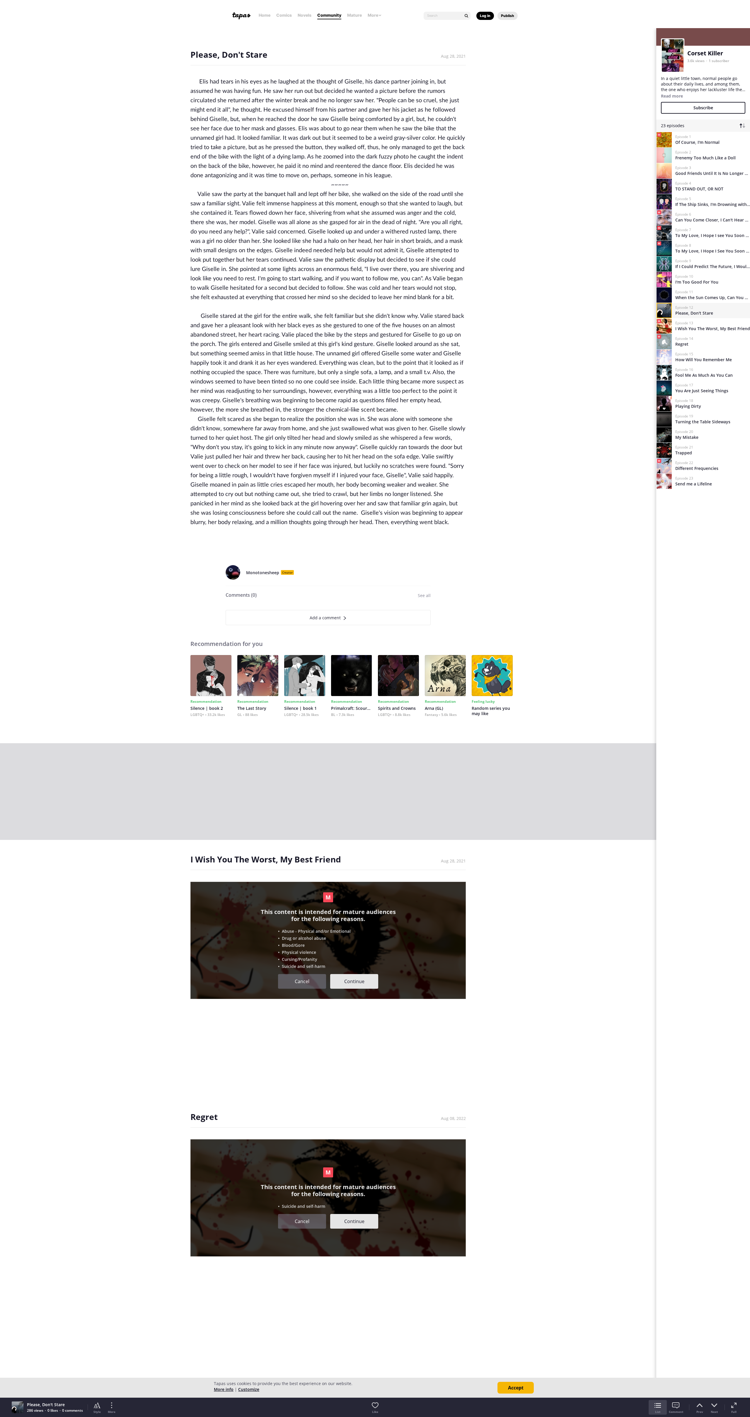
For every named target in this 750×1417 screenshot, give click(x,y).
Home (264, 15)
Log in (485, 15)
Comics (284, 15)
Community (329, 15)
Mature (354, 15)
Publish (507, 15)
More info (223, 1389)
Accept (516, 1387)
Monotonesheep (262, 572)
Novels (304, 15)
